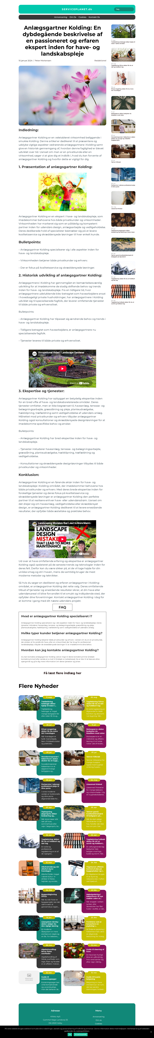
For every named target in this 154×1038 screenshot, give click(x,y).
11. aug (49, 697)
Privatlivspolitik (80, 1034)
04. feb (94, 862)
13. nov (94, 945)
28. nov (49, 945)
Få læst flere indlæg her (62, 673)
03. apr (94, 807)
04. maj (94, 780)
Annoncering (60, 17)
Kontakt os (94, 17)
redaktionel (100, 60)
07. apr (49, 807)
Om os (73, 17)
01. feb (94, 890)
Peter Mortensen (43, 60)
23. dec (94, 917)
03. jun (49, 780)
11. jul (94, 725)
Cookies (82, 17)
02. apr (49, 835)
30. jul (48, 725)
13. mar (49, 862)
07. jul (48, 752)
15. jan (48, 917)
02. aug (94, 697)
